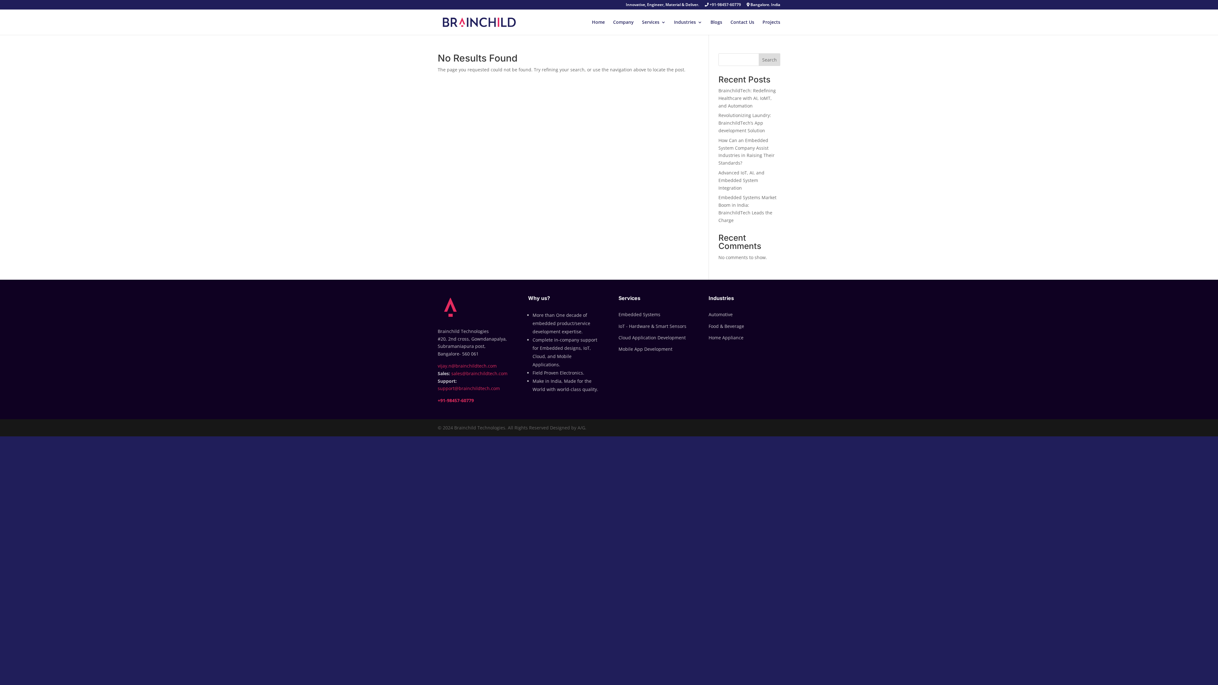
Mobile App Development (645, 349)
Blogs (716, 22)
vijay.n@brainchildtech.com (467, 366)
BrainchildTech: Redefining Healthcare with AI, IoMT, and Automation (747, 98)
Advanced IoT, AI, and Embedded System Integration (741, 180)
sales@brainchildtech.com (479, 373)
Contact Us (742, 22)
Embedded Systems (639, 314)
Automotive (721, 314)
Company (623, 22)
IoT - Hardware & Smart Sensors (652, 326)
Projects (771, 22)
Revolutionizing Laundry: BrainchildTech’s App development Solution (744, 123)
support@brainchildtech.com (469, 388)
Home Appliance (726, 338)
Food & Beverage (726, 326)
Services (650, 22)
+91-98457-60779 (725, 5)
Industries (685, 22)
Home (598, 22)
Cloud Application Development (652, 338)
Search (769, 60)
